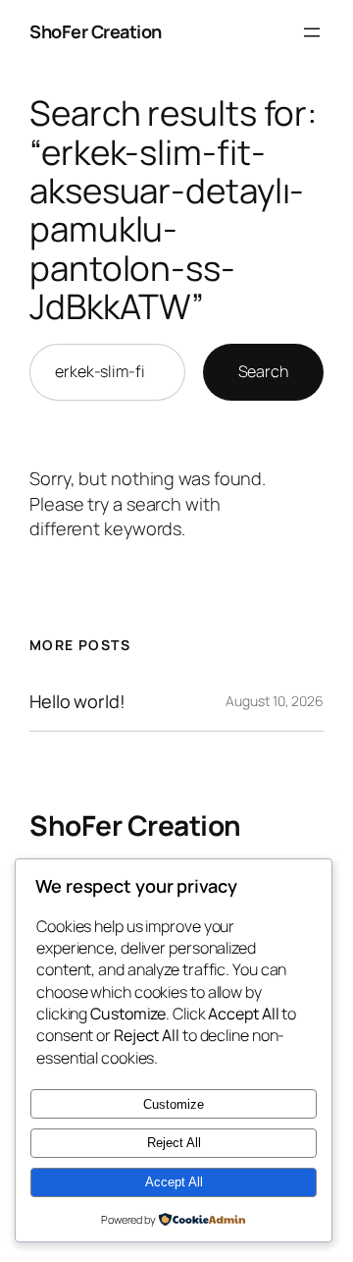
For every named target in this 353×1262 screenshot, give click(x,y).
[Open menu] (312, 32)
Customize (173, 1104)
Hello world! (77, 701)
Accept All (174, 1182)
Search (263, 371)
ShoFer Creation (95, 31)
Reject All (174, 1142)
